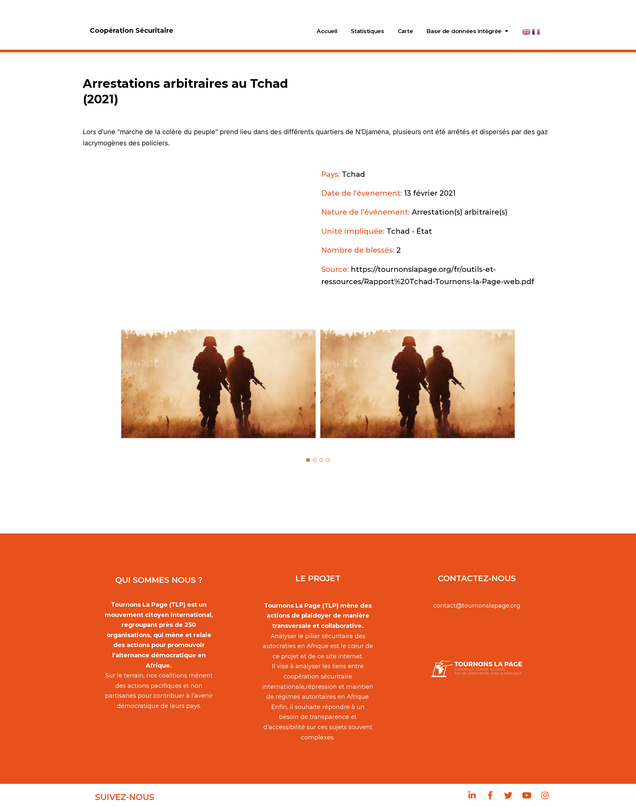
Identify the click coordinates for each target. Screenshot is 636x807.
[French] (537, 31)
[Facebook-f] (490, 795)
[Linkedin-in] (472, 795)
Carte (405, 31)
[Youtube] (526, 795)
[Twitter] (508, 795)
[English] (527, 31)
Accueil (327, 31)
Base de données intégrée (464, 31)
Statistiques (367, 31)
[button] (218, 383)
